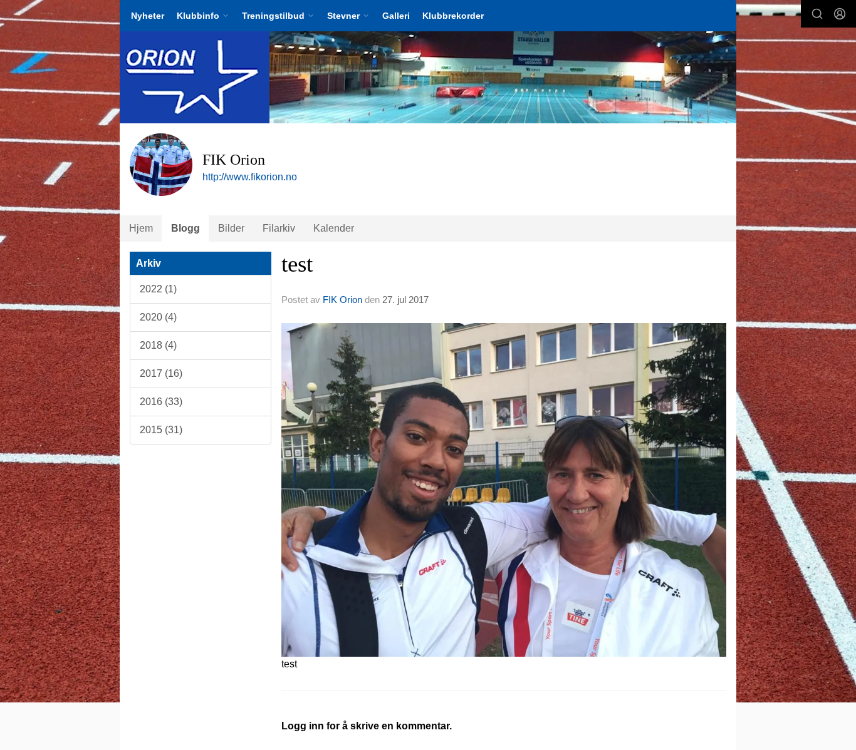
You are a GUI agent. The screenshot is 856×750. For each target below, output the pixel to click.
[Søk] (817, 14)
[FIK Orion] (428, 77)
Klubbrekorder (453, 16)
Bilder (231, 228)
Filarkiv (279, 228)
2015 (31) (161, 429)
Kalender (333, 228)
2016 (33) (161, 401)
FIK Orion (342, 299)
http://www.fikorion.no (249, 177)
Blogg (185, 228)
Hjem (141, 228)
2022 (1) (158, 289)
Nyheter (147, 16)
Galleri (396, 16)
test (297, 264)
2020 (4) (158, 317)
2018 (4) (158, 345)
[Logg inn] (839, 14)
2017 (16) (161, 373)
